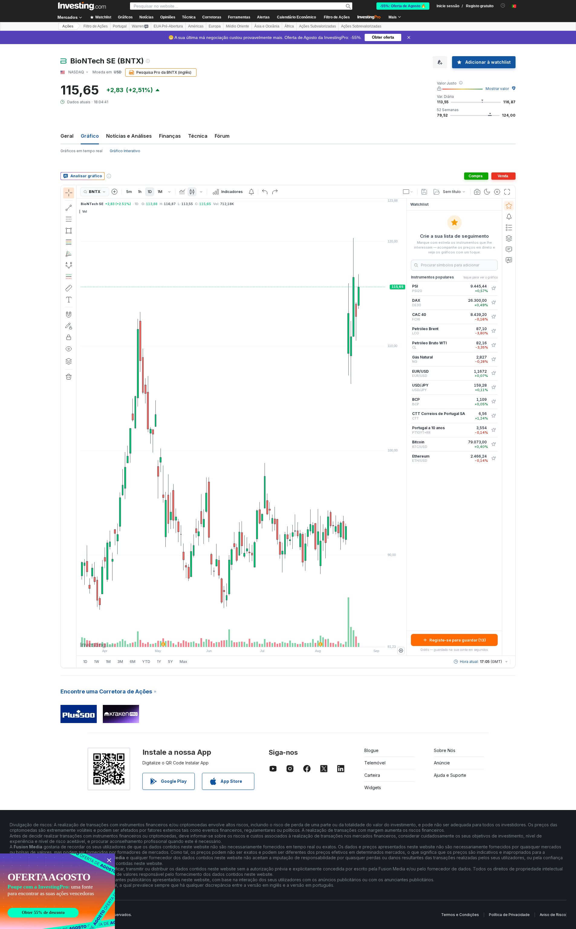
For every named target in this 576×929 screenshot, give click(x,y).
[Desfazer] (264, 191)
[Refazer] (274, 191)
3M (120, 661)
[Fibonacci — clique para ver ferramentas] (68, 242)
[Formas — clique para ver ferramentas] (68, 230)
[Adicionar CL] (493, 345)
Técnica (197, 136)
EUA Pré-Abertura (168, 26)
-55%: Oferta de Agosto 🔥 (403, 6)
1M (160, 191)
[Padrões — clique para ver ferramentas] (68, 265)
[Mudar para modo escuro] (487, 191)
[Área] (182, 191)
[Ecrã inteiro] (507, 191)
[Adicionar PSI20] (493, 288)
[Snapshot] (477, 191)
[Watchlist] (509, 206)
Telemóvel (375, 762)
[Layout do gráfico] (408, 191)
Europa (215, 26)
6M (132, 661)
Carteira (372, 775)
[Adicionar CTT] (493, 416)
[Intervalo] (169, 191)
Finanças (170, 136)
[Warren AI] (509, 260)
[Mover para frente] (250, 639)
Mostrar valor (497, 88)
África (289, 26)
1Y (159, 661)
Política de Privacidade (509, 914)
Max (183, 661)
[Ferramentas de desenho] (78, 426)
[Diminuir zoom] (225, 639)
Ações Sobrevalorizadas (361, 26)
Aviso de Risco (553, 914)
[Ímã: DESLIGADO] (68, 314)
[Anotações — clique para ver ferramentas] (68, 299)
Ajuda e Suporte (450, 775)
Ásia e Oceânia (266, 26)
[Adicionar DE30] (493, 302)
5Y (170, 661)
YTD (146, 661)
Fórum (222, 136)
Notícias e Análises (129, 136)
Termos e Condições (460, 914)
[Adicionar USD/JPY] (493, 387)
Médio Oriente (237, 26)
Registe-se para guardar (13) (457, 640)
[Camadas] (68, 361)
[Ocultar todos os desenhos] (68, 348)
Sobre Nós (444, 750)
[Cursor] (68, 193)
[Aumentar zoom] (233, 639)
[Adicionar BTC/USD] (493, 444)
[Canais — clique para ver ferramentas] (68, 219)
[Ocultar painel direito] (404, 427)
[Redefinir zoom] (258, 639)
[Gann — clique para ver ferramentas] (68, 253)
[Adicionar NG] (493, 359)
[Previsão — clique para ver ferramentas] (68, 276)
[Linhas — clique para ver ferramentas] (68, 207)
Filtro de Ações (337, 17)
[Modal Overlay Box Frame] (57, 891)
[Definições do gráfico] (497, 191)
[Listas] (509, 227)
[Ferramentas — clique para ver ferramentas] (68, 288)
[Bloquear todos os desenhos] (68, 337)
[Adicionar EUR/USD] (493, 373)
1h (140, 191)
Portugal (120, 26)
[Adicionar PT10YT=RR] (493, 430)
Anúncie (442, 762)
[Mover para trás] (242, 639)
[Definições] (401, 650)
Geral (66, 136)
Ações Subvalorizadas (317, 26)
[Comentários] (509, 249)
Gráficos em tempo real (81, 151)
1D (150, 191)
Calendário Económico (296, 17)
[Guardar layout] (424, 191)
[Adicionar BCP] (493, 401)
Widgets (372, 787)
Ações (67, 26)
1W (96, 661)
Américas (195, 26)
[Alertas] (509, 216)
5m (129, 191)
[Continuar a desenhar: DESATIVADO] (68, 325)
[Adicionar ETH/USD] (493, 458)
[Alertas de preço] (251, 191)
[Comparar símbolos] (114, 191)
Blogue (371, 750)
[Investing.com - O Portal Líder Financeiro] (82, 6)
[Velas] (192, 191)
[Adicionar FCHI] (493, 317)
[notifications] (503, 5)
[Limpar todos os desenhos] (68, 376)
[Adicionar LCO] (493, 331)
